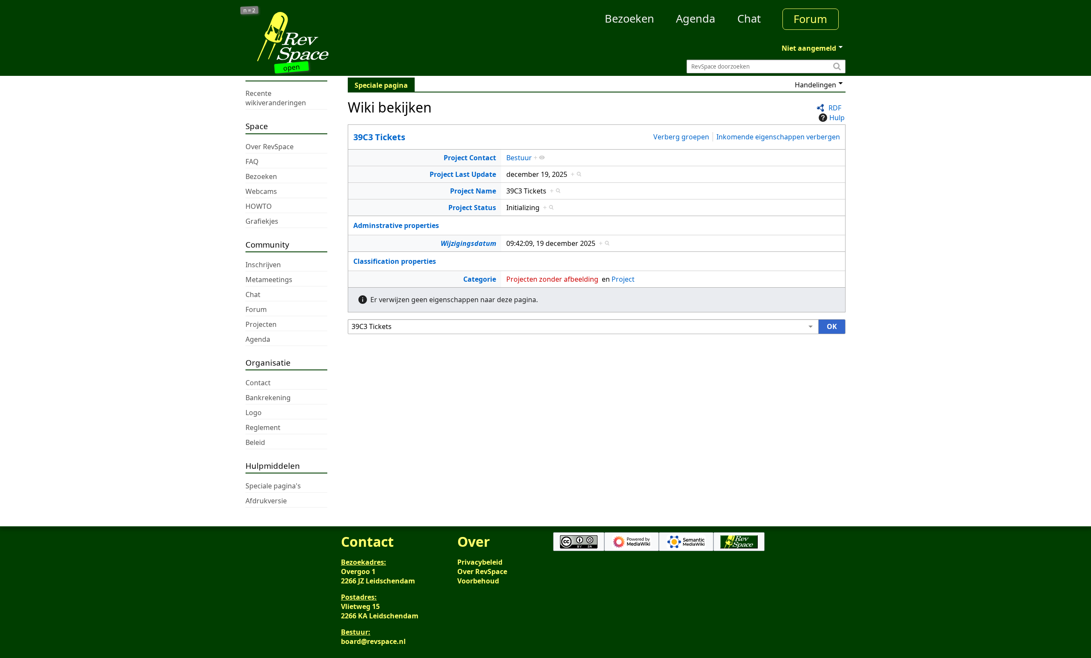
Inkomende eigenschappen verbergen (778, 136)
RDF (834, 108)
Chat (749, 18)
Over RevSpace (482, 571)
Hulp (837, 117)
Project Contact (470, 157)
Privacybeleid (479, 562)
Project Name (473, 191)
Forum (810, 19)
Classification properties (394, 261)
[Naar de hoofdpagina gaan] (320, 37)
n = (249, 10)
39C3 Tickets (379, 137)
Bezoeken (629, 18)
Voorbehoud (478, 581)
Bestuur (519, 157)
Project (623, 279)
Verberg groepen (681, 136)
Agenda (695, 18)
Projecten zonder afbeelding (552, 279)
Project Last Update (463, 174)
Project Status (472, 207)
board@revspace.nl (373, 641)
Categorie (479, 279)
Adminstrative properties (396, 225)
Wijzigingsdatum (468, 243)
